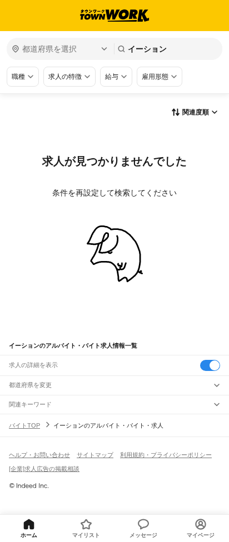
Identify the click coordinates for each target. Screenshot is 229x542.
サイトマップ (95, 454)
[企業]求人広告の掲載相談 (44, 468)
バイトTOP (24, 425)
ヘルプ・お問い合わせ (39, 454)
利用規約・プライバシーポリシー (166, 454)
